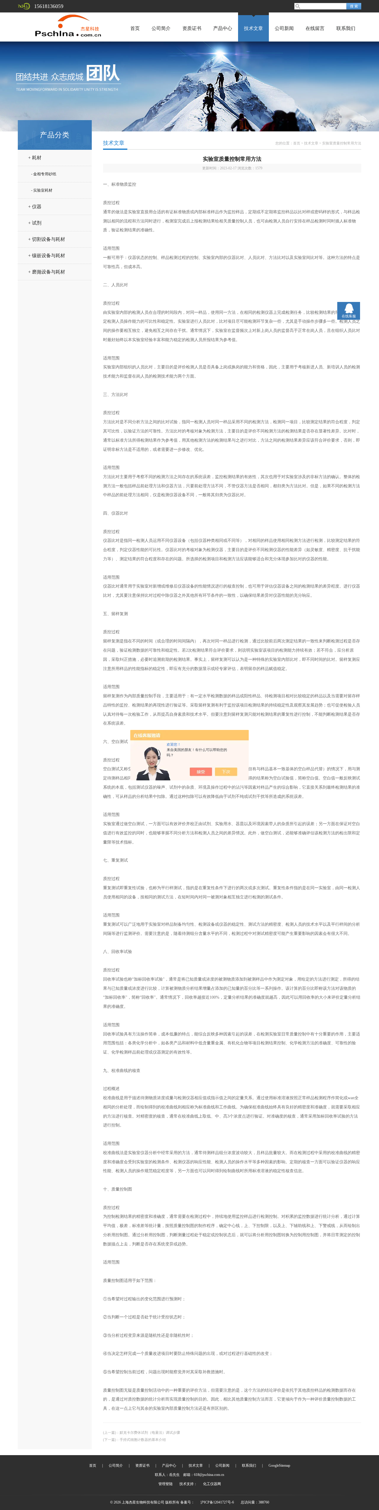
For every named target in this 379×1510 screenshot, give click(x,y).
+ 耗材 (34, 157)
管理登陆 (165, 1484)
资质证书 (191, 28)
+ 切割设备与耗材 (46, 239)
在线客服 (349, 316)
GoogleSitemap (279, 1465)
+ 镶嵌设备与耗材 (46, 255)
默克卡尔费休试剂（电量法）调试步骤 (150, 1433)
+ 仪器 (34, 206)
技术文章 (253, 28)
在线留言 (315, 28)
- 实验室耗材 (41, 190)
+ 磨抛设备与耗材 (46, 271)
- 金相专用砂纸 (43, 174)
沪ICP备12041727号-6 (217, 1502)
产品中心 (222, 28)
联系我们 (345, 28)
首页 (135, 28)
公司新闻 (284, 28)
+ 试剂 (34, 222)
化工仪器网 (212, 1484)
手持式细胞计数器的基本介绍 (143, 1440)
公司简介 (161, 28)
